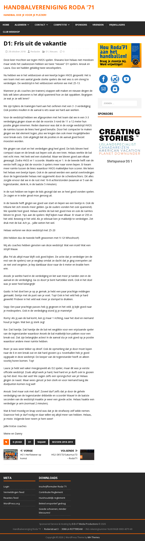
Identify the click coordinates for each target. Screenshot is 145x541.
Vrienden (98, 24)
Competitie (60, 24)
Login (6, 486)
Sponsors (81, 24)
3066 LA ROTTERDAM (72, 529)
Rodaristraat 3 (51, 529)
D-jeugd (17, 441)
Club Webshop (11, 31)
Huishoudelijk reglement (52, 497)
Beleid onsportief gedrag (52, 503)
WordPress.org (12, 503)
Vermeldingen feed (14, 492)
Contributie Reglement (51, 492)
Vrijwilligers (117, 24)
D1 (47, 51)
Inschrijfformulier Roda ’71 (53, 486)
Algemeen (20, 24)
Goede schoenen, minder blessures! (52, 510)
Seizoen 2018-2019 (62, 441)
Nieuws (54, 51)
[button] (119, 142)
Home (6, 24)
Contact (40, 24)
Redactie (35, 51)
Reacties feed (11, 497)
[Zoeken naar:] (119, 103)
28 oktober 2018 (16, 51)
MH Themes (94, 537)
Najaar (41, 441)
